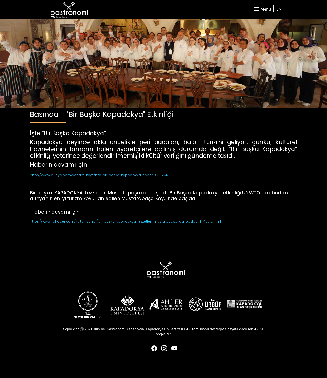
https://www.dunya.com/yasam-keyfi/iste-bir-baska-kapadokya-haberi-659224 (99, 175)
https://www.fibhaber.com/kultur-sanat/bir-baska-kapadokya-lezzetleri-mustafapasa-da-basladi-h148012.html (125, 221)
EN (279, 9)
